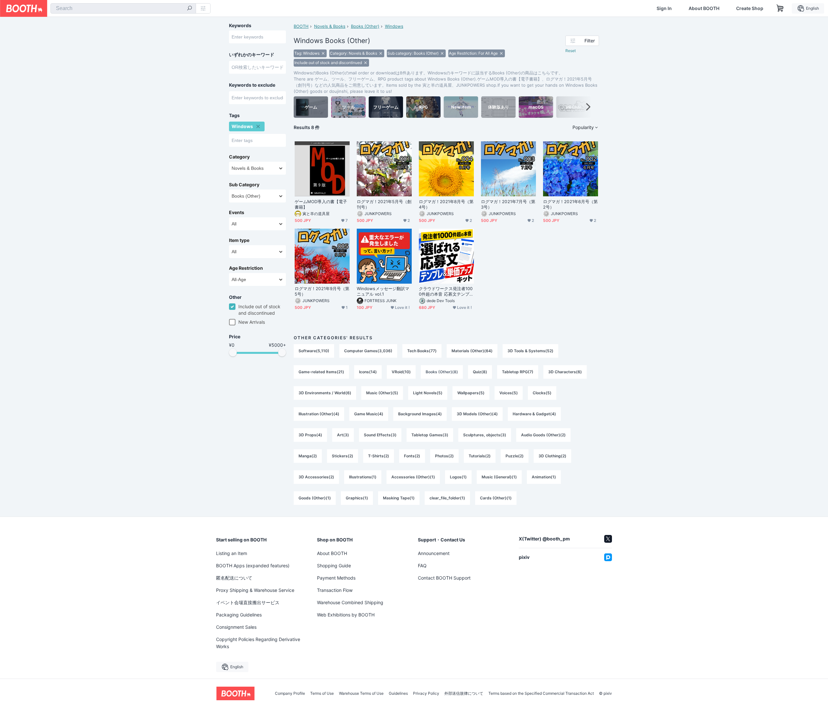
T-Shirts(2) (378, 455)
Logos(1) (458, 476)
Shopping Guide (334, 565)
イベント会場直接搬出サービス (247, 602)
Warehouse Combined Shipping (350, 602)
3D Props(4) (310, 434)
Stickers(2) (342, 455)
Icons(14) (368, 371)
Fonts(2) (412, 455)
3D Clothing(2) (552, 455)
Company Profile (290, 693)
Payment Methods (336, 578)
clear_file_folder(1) (447, 498)
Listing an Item (231, 553)
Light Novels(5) (427, 392)
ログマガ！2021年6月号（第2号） (570, 204)
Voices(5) (508, 392)
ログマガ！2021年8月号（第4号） (446, 204)
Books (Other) (365, 26)
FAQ (422, 565)
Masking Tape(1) (399, 498)
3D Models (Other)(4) (477, 413)
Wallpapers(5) (471, 392)
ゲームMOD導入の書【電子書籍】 (321, 204)
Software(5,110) (314, 350)
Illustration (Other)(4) (319, 413)
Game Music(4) (368, 413)
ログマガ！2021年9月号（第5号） (322, 291)
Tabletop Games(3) (429, 434)
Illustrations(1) (362, 476)
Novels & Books (329, 26)
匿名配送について (234, 578)
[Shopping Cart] (780, 8)
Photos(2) (444, 455)
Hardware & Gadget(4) (534, 413)
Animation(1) (544, 476)
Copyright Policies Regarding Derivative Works (258, 643)
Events (236, 212)
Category (239, 157)
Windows (394, 26)
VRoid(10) (401, 371)
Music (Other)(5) (382, 392)
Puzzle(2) (515, 455)
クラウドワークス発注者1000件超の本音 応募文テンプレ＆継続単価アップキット (446, 291)
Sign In (664, 8)
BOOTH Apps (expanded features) (252, 565)
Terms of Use (322, 693)
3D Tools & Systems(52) (530, 350)
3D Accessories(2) (316, 476)
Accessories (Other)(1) (413, 476)
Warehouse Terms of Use (361, 693)
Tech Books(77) (422, 350)
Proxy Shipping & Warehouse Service (255, 590)
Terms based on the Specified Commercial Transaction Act (541, 693)
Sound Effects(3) (380, 434)
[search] (189, 8)
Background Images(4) (420, 413)
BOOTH (301, 26)
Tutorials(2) (480, 455)
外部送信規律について (463, 693)
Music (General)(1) (499, 476)
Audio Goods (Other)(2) (543, 434)
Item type (239, 240)
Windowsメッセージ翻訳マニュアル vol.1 (383, 291)
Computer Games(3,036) (368, 350)
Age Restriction (246, 268)
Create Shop (749, 8)
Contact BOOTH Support (444, 578)
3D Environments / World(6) (325, 392)
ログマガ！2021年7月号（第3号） (508, 204)
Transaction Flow (335, 590)
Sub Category (244, 184)
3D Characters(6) (565, 371)
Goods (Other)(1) (315, 498)
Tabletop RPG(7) (517, 371)
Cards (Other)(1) (496, 498)
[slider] (233, 352)
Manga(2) (308, 455)
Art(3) (343, 434)
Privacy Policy (426, 693)
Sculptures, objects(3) (484, 434)
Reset (570, 50)
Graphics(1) (357, 498)
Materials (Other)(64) (472, 350)
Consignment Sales (236, 627)
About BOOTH (704, 8)
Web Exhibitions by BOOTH (346, 614)
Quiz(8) (480, 371)
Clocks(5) (542, 392)
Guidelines (398, 693)
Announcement (434, 553)
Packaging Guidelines (239, 614)
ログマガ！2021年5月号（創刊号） (384, 204)
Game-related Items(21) (321, 371)
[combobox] (123, 8)
